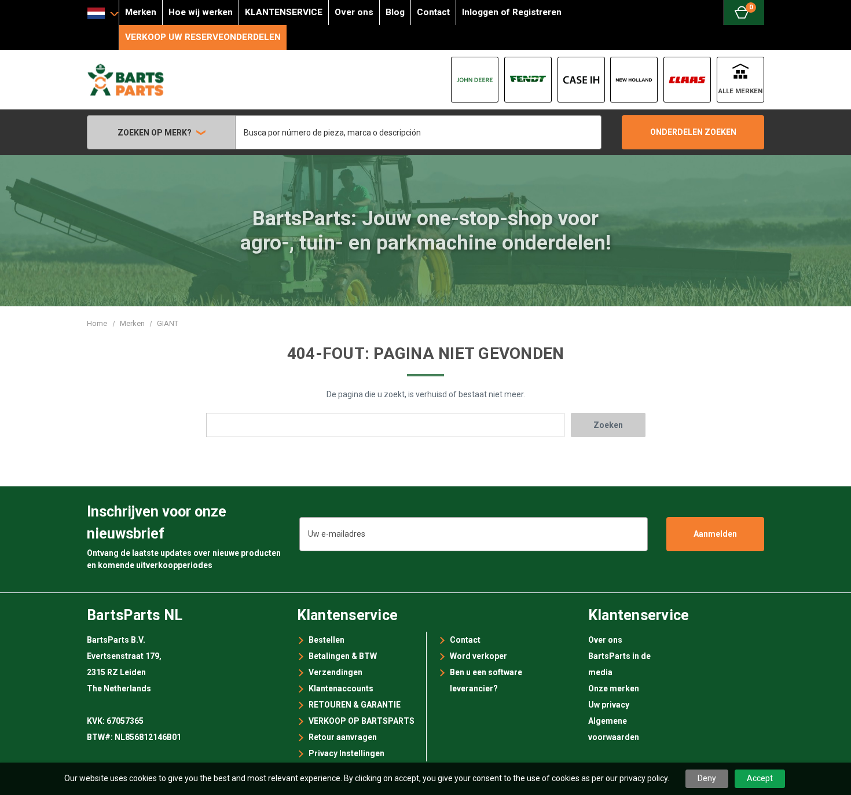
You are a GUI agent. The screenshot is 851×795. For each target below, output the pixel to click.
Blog (395, 12)
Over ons (354, 12)
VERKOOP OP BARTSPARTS (362, 721)
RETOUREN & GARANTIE (355, 704)
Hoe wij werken (200, 12)
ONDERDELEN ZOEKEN (693, 132)
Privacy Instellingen (346, 753)
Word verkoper (478, 656)
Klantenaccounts (341, 688)
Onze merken (613, 688)
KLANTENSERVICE (283, 12)
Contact (433, 12)
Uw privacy (608, 704)
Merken (140, 12)
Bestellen (326, 639)
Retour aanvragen (343, 737)
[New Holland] (634, 79)
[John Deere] (475, 79)
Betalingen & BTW (343, 656)
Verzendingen (335, 672)
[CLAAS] (687, 79)
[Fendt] (528, 79)
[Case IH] (581, 79)
